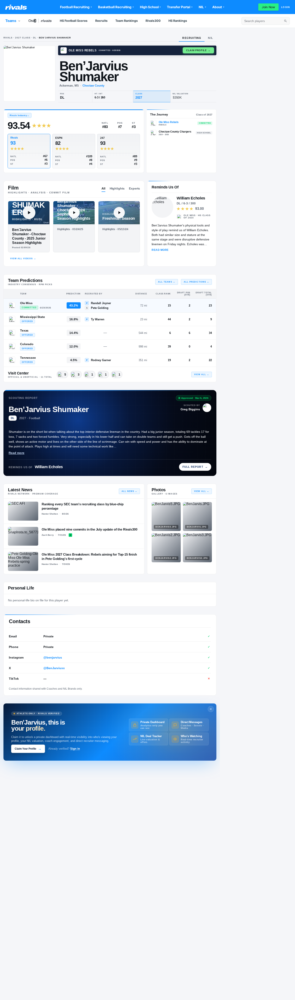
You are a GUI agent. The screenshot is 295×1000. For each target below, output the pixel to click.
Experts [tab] (134, 188)
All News (129, 491)
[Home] (16, 7)
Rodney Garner (101, 360)
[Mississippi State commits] (11, 319)
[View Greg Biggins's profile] (207, 407)
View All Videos (23, 258)
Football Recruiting (75, 7)
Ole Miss (26, 303)
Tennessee (28, 357)
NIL (201, 7)
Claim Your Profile (28, 748)
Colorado (26, 344)
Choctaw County (93, 85)
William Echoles (49, 467)
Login (285, 7)
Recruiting (191, 37)
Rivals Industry (19, 115)
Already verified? (64, 748)
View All (201, 374)
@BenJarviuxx (54, 668)
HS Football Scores (73, 20)
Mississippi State (32, 317)
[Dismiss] (211, 709)
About (217, 7)
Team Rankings (126, 20)
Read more (16, 453)
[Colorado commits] (11, 346)
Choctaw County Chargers (175, 131)
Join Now (268, 7)
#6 (46, 159)
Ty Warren (97, 319)
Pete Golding (99, 308)
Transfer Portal (178, 7)
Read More (160, 249)
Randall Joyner (101, 303)
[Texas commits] (11, 332)
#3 (46, 163)
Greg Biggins (190, 409)
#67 (45, 156)
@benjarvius (52, 657)
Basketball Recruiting (115, 7)
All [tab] (103, 188)
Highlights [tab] (117, 188)
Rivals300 (153, 20)
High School (149, 7)
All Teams (166, 282)
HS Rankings (177, 20)
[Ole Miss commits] (11, 305)
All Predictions (196, 282)
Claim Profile (198, 50)
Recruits (101, 20)
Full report (195, 466)
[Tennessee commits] (11, 360)
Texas (24, 330)
